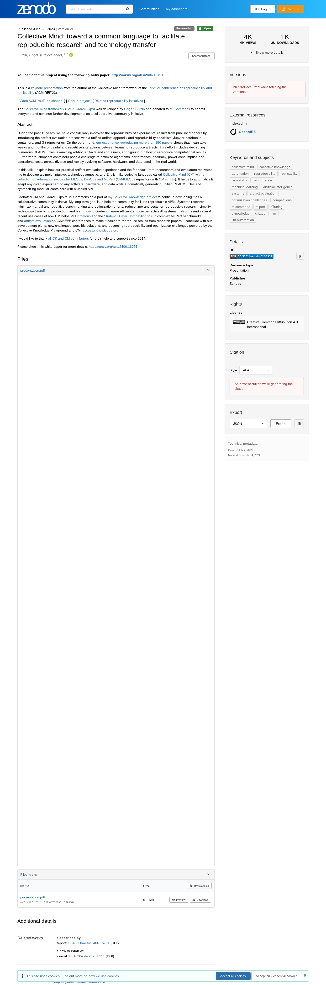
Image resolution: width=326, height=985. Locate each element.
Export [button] (281, 424)
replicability (289, 173)
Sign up (293, 9)
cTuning (277, 207)
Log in (265, 9)
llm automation (243, 220)
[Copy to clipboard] (300, 256)
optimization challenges (249, 200)
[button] (116, 270)
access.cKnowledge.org (100, 230)
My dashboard (177, 9)
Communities (149, 9)
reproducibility (264, 173)
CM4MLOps (126, 179)
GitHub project (79, 101)
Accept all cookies (233, 976)
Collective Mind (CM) (179, 174)
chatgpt (260, 213)
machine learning (245, 187)
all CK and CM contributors (68, 238)
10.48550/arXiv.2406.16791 (89, 943)
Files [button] (29, 874)
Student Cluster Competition (125, 216)
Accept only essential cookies (276, 976)
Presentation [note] (184, 28)
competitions (282, 200)
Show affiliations (201, 55)
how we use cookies (104, 976)
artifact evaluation (37, 221)
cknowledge (241, 213)
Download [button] (202, 899)
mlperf (260, 207)
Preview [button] (180, 899)
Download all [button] (201, 886)
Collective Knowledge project (135, 197)
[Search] (128, 9)
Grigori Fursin (134, 109)
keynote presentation (47, 88)
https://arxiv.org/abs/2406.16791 (137, 75)
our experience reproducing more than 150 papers (134, 142)
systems (238, 193)
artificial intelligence (278, 187)
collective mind (243, 167)
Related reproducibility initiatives (119, 101)
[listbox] (256, 370)
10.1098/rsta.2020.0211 (87, 956)
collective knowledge (274, 167)
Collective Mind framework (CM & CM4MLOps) (59, 109)
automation (240, 173)
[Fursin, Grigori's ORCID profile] (70, 55)
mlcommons (241, 207)
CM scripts (167, 179)
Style (233, 370)
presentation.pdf (32, 897)
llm (274, 213)
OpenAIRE (247, 132)
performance (262, 180)
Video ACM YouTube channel (41, 101)
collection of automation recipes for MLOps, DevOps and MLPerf (66, 179)
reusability (239, 180)
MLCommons (180, 109)
